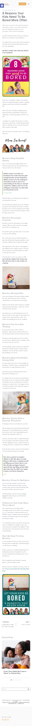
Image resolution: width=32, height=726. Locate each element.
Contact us (20, 703)
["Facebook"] (3, 720)
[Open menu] (28, 4)
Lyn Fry (4, 474)
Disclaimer (15, 702)
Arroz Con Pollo (26, 623)
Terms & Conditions (24, 702)
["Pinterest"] (8, 720)
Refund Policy (13, 703)
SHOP (22, 4)
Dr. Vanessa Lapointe (7, 192)
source (4, 512)
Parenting (12, 10)
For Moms (5, 10)
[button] (2, 6)
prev (3, 659)
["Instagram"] (5, 720)
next (29, 659)
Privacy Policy (6, 702)
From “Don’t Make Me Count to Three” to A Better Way (15, 672)
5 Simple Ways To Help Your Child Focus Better (8, 624)
